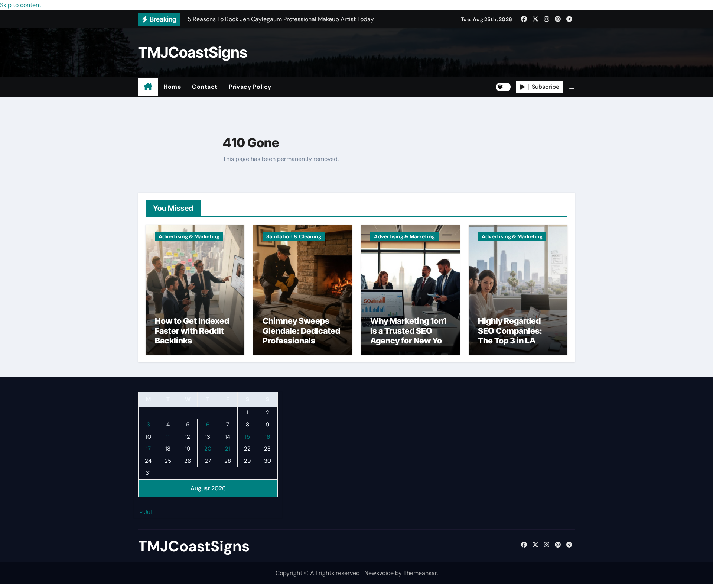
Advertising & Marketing (189, 236)
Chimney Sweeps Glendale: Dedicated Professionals (301, 330)
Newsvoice (379, 573)
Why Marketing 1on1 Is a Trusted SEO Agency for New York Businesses (410, 335)
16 (267, 437)
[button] (572, 87)
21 (227, 449)
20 (207, 449)
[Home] (148, 87)
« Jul (146, 512)
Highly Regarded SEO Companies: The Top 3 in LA (510, 330)
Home (172, 87)
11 (168, 437)
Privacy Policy (250, 87)
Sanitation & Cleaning (293, 236)
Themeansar (420, 573)
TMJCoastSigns (192, 52)
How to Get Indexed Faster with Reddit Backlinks (192, 330)
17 (148, 449)
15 (247, 437)
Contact (205, 87)
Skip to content (20, 5)
